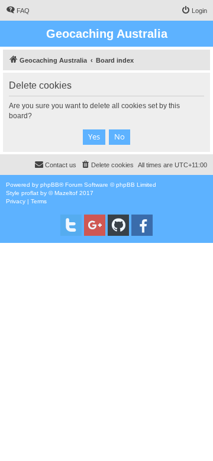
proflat (29, 193)
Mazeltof (66, 193)
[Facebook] (142, 225)
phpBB (49, 184)
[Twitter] (71, 225)
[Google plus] (94, 225)
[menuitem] (18, 11)
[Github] (118, 225)
